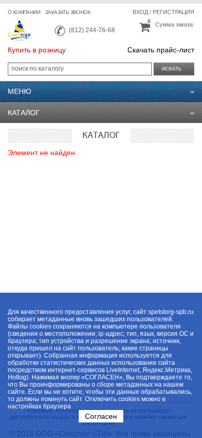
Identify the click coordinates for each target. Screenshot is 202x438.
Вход (140, 12)
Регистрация (173, 12)
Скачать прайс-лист (160, 50)
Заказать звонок (67, 12)
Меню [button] (19, 91)
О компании (24, 12)
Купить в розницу (37, 50)
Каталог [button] (24, 112)
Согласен (101, 416)
